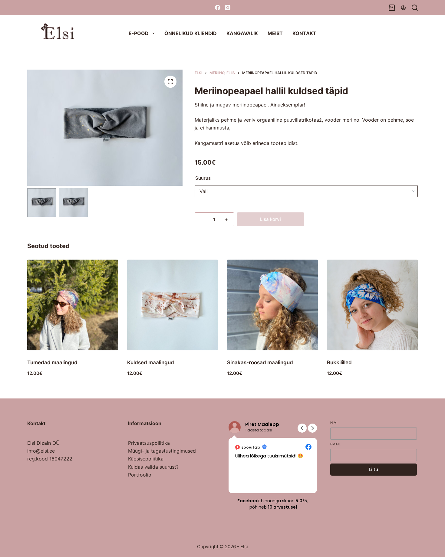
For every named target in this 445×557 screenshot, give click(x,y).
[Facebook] (217, 7)
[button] (312, 428)
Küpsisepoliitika (145, 459)
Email (335, 444)
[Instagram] (227, 7)
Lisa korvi (270, 219)
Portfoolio (139, 475)
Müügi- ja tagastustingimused (162, 451)
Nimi (334, 423)
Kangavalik (242, 33)
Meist (275, 33)
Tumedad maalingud (52, 362)
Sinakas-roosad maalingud (260, 362)
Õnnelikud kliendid (190, 33)
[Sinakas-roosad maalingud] (272, 305)
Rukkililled (339, 362)
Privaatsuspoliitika (149, 443)
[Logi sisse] (403, 7)
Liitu (373, 469)
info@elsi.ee (41, 451)
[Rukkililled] (372, 305)
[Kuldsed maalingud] (172, 305)
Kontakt (304, 33)
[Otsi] (415, 8)
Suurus (203, 178)
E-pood (139, 33)
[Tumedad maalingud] (72, 305)
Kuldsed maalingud (150, 362)
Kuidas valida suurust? (153, 467)
